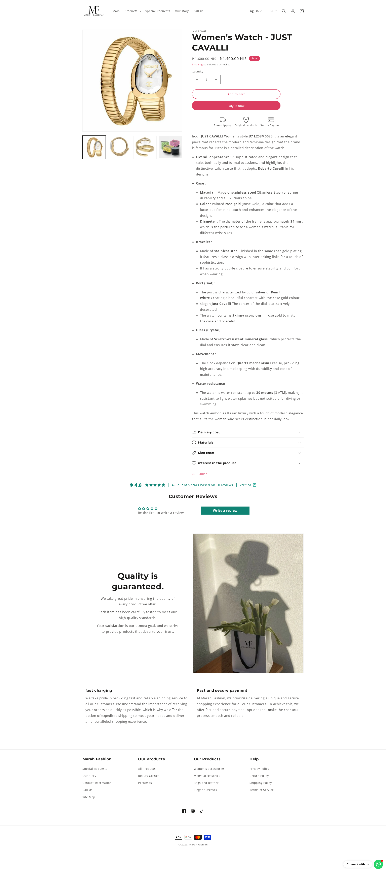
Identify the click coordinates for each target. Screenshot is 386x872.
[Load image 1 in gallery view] (94, 147)
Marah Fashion (198, 844)
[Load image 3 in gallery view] (145, 147)
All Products (147, 769)
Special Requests (94, 769)
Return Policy (259, 776)
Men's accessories (207, 776)
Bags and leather (206, 783)
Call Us (87, 790)
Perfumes (145, 783)
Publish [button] (202, 474)
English (253, 11)
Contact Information (97, 783)
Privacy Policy (259, 769)
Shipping (197, 64)
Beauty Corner (148, 776)
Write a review (225, 510)
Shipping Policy (260, 783)
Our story (89, 776)
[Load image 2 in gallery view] (119, 147)
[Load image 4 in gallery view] (170, 147)
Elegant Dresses (205, 790)
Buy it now (236, 106)
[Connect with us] (378, 864)
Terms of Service (261, 790)
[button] (132, 11)
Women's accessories (209, 769)
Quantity (197, 71)
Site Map (88, 797)
